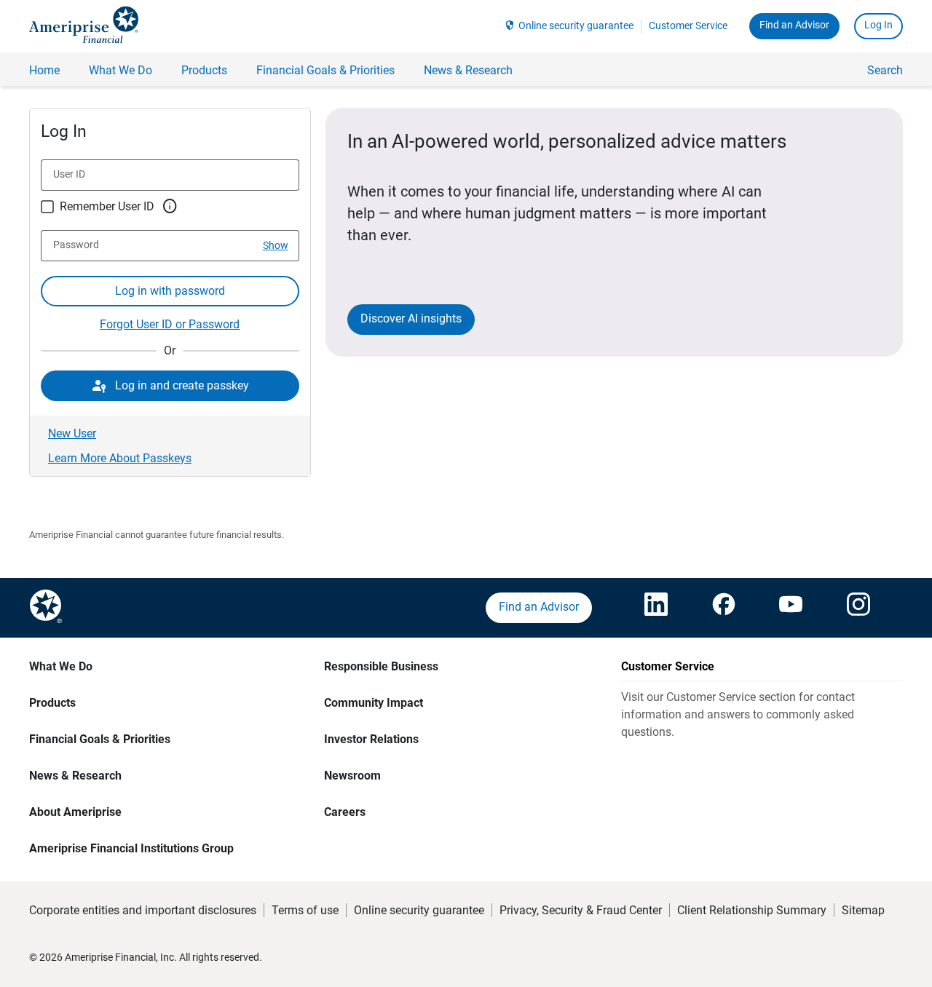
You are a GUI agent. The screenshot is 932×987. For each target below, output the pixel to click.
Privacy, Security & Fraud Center (580, 910)
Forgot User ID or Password (170, 324)
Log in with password (170, 291)
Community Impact (373, 703)
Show (275, 245)
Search (885, 70)
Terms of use (305, 910)
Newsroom (352, 775)
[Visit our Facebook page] (724, 607)
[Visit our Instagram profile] (858, 607)
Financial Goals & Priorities (99, 739)
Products (52, 703)
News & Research (75, 775)
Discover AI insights (411, 318)
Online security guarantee (575, 25)
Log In (878, 25)
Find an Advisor (794, 25)
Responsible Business (381, 666)
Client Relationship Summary (751, 910)
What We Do (60, 666)
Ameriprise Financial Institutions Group (131, 848)
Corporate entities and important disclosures (142, 910)
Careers (345, 812)
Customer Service (688, 25)
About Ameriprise (75, 812)
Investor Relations (371, 739)
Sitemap (863, 910)
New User (72, 433)
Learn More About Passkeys (119, 458)
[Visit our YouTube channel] (791, 607)
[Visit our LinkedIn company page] (656, 607)
